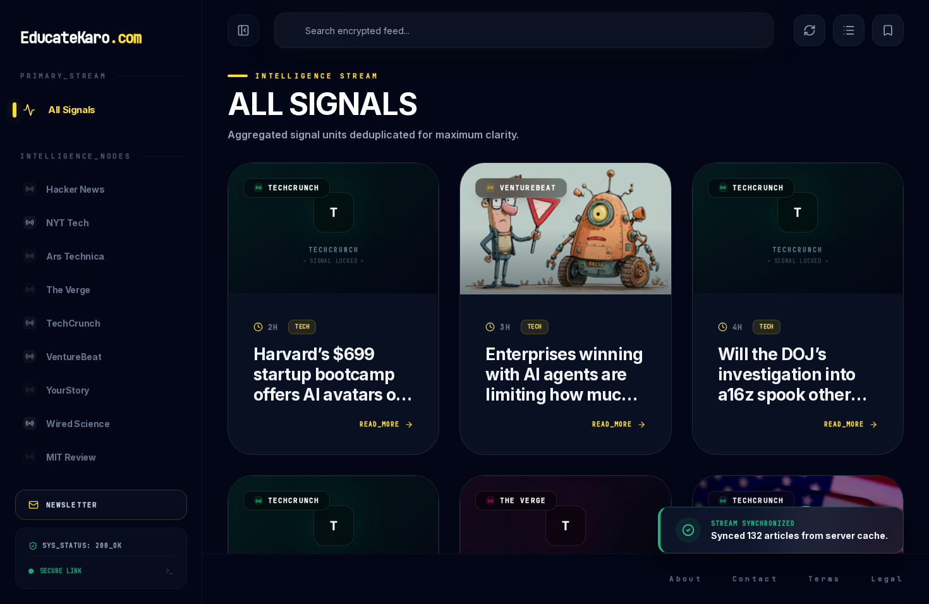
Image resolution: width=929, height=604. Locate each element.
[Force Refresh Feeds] (809, 30)
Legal (887, 578)
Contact (755, 578)
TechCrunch (293, 187)
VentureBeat (528, 187)
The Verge (523, 500)
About (685, 578)
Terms (824, 578)
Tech (302, 326)
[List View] (849, 30)
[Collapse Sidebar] (243, 30)
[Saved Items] (888, 30)
